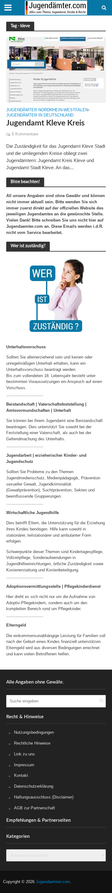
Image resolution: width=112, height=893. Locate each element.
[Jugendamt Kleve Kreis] (56, 69)
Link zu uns (24, 754)
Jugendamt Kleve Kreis (45, 123)
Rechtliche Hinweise (32, 743)
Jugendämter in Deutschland (39, 115)
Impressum (24, 765)
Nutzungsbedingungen (34, 732)
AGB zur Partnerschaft (34, 808)
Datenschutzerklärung (33, 786)
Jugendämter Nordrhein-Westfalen (47, 110)
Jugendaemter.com (53, 882)
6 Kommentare (25, 134)
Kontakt (21, 775)
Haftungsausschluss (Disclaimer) (43, 797)
